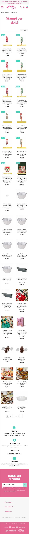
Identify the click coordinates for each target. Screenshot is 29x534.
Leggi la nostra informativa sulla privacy (14, 490)
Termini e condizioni (22, 517)
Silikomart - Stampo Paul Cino (7, 358)
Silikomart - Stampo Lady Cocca (21, 359)
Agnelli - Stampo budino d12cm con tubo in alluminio (7, 255)
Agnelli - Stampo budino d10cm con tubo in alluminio (22, 255)
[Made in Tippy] (21, 530)
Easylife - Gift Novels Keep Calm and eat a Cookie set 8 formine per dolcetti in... (22, 333)
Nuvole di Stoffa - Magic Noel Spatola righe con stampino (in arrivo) (7, 51)
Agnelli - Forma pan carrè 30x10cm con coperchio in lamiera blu (22, 280)
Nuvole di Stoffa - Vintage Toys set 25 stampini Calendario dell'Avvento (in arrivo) (21, 179)
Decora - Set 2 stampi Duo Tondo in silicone (7, 383)
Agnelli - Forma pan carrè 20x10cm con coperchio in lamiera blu (7, 306)
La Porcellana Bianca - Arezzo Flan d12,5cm (21, 407)
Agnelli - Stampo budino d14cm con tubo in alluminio (22, 231)
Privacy (15, 517)
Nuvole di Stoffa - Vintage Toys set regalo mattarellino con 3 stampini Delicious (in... (7, 179)
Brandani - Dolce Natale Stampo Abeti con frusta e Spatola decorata (7, 333)
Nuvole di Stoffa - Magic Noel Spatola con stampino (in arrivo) (7, 128)
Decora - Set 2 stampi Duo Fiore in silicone (22, 383)
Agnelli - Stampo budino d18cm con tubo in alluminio (22, 205)
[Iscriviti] (25, 485)
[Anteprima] (12, 40)
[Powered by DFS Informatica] (10, 531)
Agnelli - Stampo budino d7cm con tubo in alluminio (7, 279)
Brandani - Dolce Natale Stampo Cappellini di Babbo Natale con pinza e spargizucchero (22, 306)
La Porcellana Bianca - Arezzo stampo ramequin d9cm (7, 206)
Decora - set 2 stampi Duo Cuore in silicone (7, 407)
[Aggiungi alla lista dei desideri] (12, 37)
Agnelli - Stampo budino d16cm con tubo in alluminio (7, 231)
